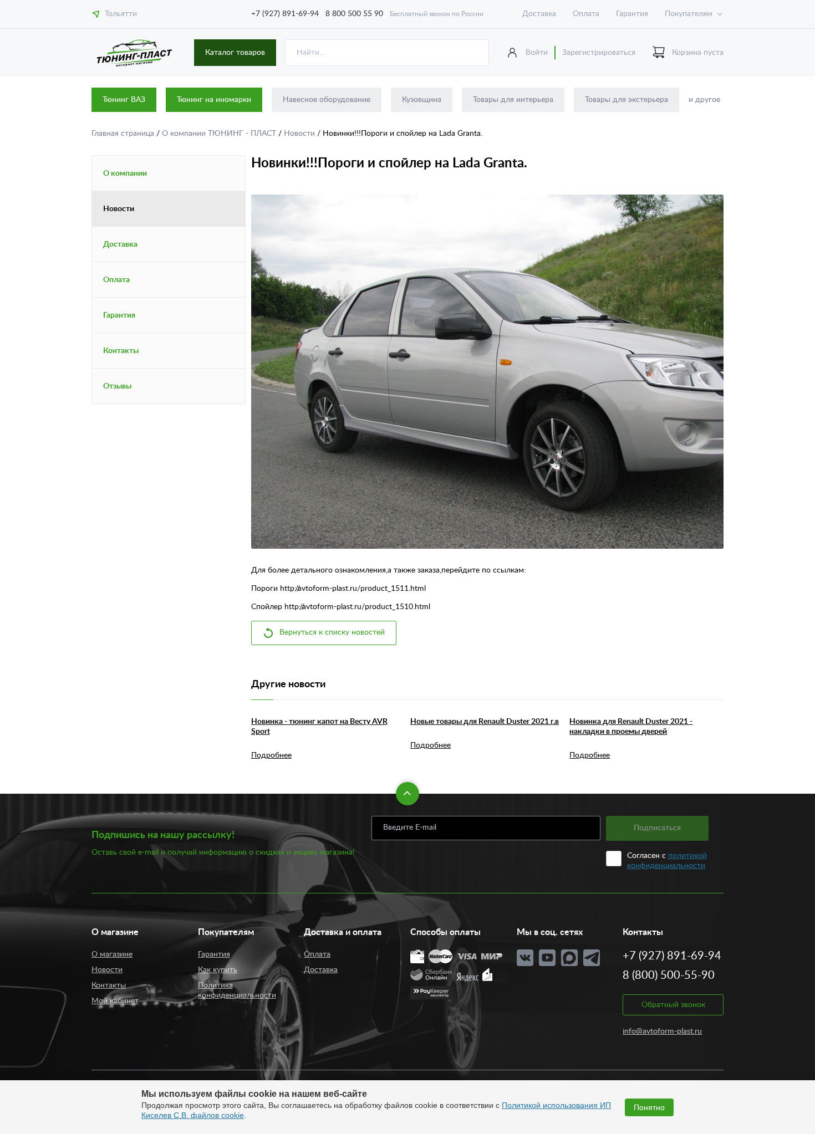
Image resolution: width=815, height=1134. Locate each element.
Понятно (649, 1107)
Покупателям (688, 14)
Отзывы (117, 386)
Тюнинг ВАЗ (124, 100)
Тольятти (121, 14)
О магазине (112, 954)
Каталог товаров (235, 53)
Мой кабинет (115, 1001)
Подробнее (271, 755)
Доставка (539, 14)
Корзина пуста (698, 53)
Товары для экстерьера (626, 100)
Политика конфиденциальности (237, 990)
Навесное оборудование (326, 100)
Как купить (217, 970)
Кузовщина (421, 100)
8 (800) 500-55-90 (669, 975)
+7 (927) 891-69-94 (285, 14)
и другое (704, 100)
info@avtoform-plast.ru (662, 1031)
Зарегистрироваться (598, 53)
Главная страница (123, 133)
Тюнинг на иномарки (214, 100)
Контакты (121, 351)
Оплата (586, 14)
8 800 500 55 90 (354, 14)
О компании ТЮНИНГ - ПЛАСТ (220, 133)
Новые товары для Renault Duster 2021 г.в (484, 722)
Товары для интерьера (513, 100)
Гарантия (632, 14)
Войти (537, 53)
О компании (125, 173)
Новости (300, 133)
